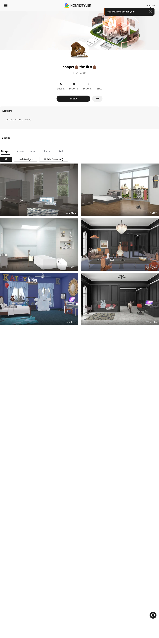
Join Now (150, 5)
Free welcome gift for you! (121, 11)
